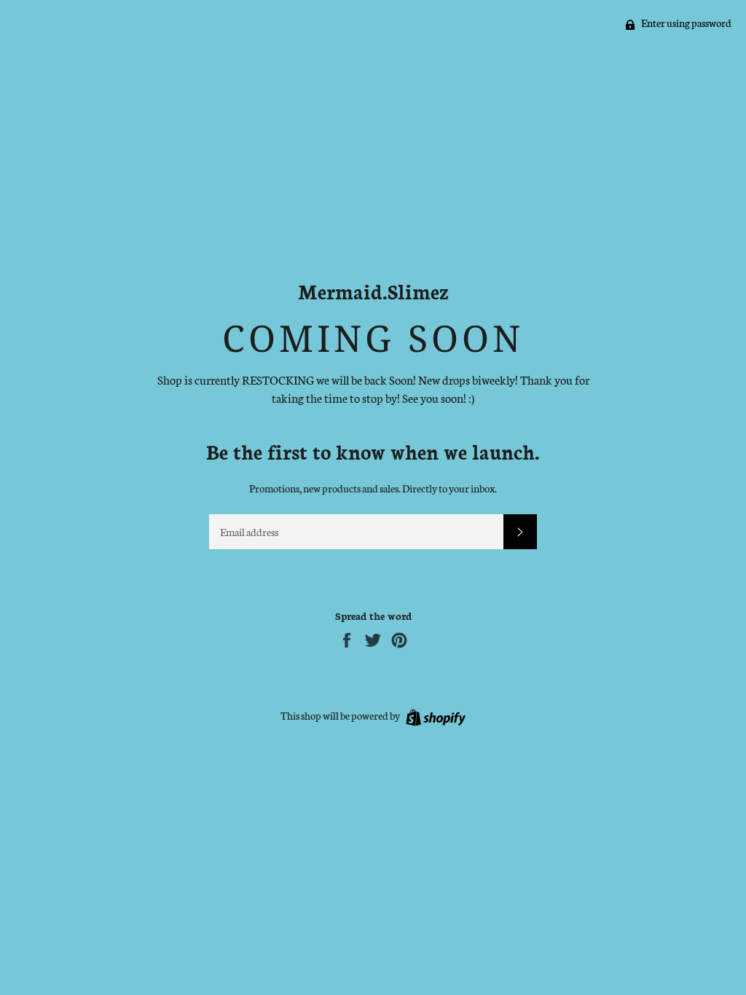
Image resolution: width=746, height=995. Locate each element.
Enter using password (685, 22)
